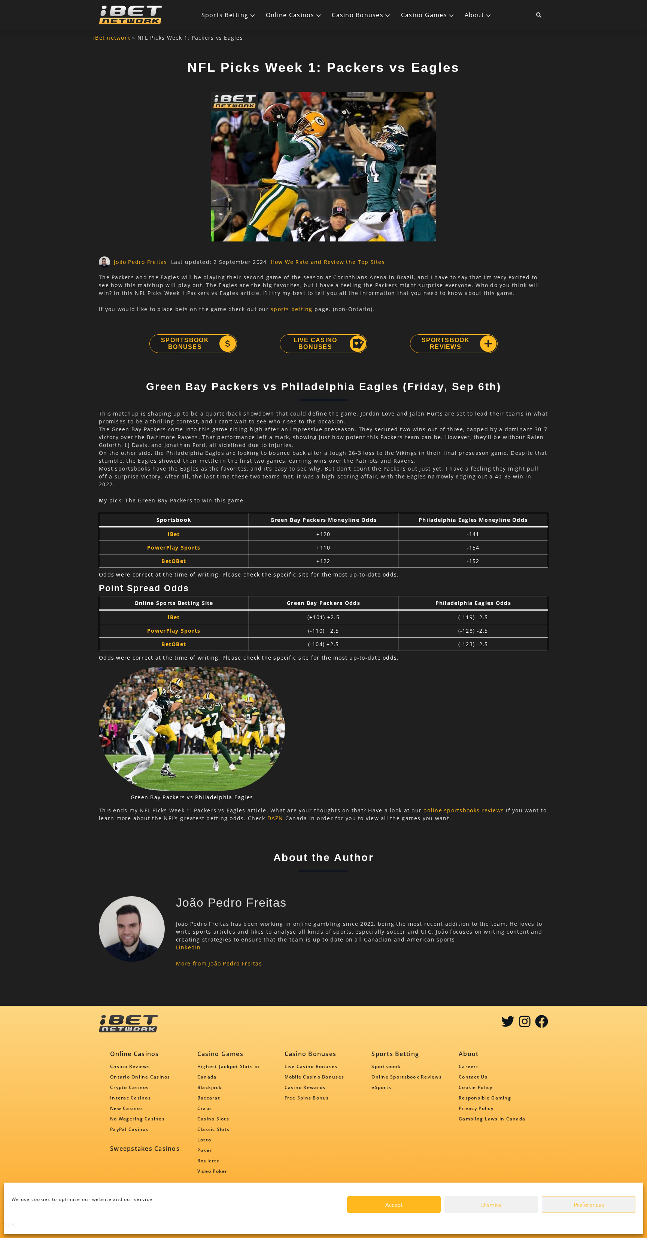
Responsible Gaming (485, 1098)
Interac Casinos (130, 1098)
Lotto (204, 1140)
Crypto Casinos (129, 1087)
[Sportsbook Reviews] (488, 343)
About (474, 15)
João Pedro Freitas (140, 261)
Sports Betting (225, 15)
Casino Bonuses (357, 15)
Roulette (208, 1161)
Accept (394, 1204)
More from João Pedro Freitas (219, 963)
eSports (381, 1087)
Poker (204, 1150)
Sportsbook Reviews (446, 343)
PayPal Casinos (129, 1129)
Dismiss (491, 1204)
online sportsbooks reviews (463, 810)
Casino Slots (213, 1119)
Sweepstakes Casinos (145, 1148)
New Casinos (126, 1108)
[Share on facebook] (541, 1024)
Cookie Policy (475, 1087)
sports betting (292, 309)
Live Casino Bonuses (315, 343)
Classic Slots (213, 1129)
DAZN (275, 818)
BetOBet (173, 561)
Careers (469, 1066)
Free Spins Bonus (307, 1098)
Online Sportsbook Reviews (406, 1077)
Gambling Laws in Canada (492, 1119)
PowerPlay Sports (173, 547)
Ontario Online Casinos (140, 1077)
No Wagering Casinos (137, 1119)
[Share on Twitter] (507, 1024)
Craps (204, 1108)
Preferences (589, 1204)
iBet (174, 534)
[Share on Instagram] (525, 1024)
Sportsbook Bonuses (185, 343)
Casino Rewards (305, 1087)
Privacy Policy (476, 1108)
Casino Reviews (130, 1066)
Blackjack (209, 1087)
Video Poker (212, 1171)
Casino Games (424, 15)
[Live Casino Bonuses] (357, 343)
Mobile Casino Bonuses (314, 1077)
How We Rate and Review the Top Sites (328, 261)
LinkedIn (188, 947)
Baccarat (208, 1098)
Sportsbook (386, 1066)
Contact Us (473, 1077)
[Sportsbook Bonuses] (227, 343)
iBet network (111, 37)
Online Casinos (290, 15)
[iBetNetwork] (130, 15)
